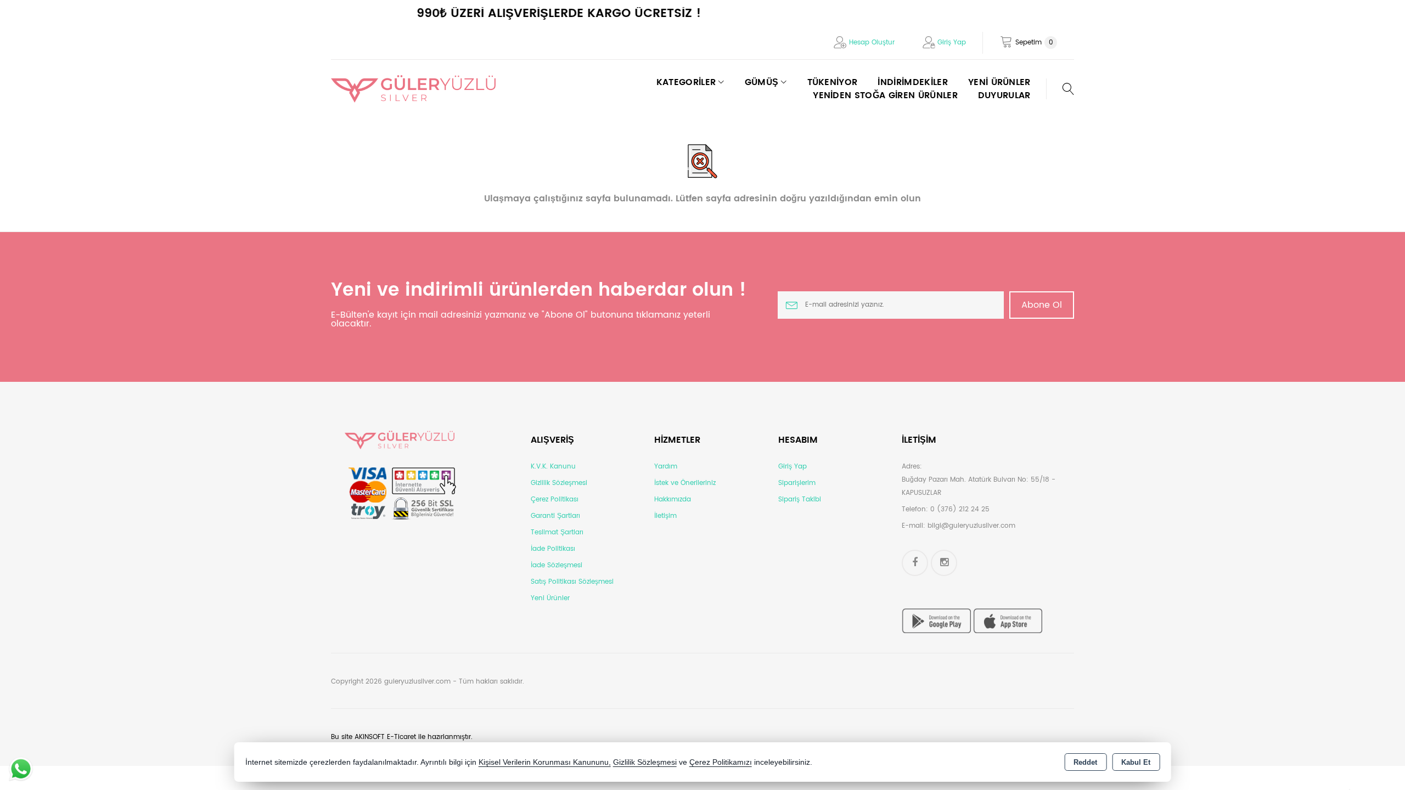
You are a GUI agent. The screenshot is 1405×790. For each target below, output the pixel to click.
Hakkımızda (672, 499)
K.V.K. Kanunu (553, 466)
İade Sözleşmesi (556, 565)
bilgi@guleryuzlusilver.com (971, 526)
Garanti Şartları (555, 516)
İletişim (665, 516)
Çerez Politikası (554, 499)
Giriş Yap (951, 42)
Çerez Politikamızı (720, 762)
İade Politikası (553, 549)
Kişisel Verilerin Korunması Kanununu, (545, 762)
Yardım (665, 466)
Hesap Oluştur (872, 42)
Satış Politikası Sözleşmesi (572, 582)
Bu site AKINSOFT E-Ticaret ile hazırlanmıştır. (402, 737)
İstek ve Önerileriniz (685, 483)
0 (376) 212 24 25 (960, 509)
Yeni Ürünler (550, 598)
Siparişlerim (797, 483)
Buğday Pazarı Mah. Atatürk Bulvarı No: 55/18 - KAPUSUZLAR (978, 486)
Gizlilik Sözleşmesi (559, 483)
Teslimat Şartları (557, 532)
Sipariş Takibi (799, 499)
